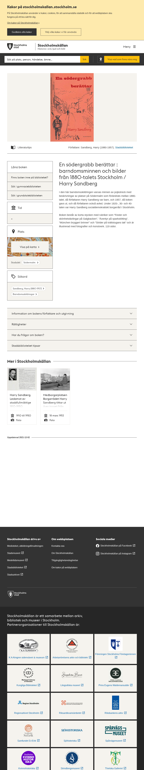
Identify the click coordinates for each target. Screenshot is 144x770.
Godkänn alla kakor (22, 32)
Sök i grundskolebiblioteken (26, 195)
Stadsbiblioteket (124, 147)
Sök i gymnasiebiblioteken (26, 186)
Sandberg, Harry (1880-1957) (27, 288)
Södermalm (29, 262)
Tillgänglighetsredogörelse (64, 560)
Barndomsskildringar (23, 294)
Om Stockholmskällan (62, 553)
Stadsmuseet (13, 553)
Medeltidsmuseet (15, 560)
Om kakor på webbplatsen (64, 567)
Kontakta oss (57, 546)
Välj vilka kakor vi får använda (60, 32)
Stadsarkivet (13, 574)
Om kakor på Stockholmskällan (22, 23)
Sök (84, 59)
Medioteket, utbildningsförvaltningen (25, 546)
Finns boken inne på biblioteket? (29, 177)
